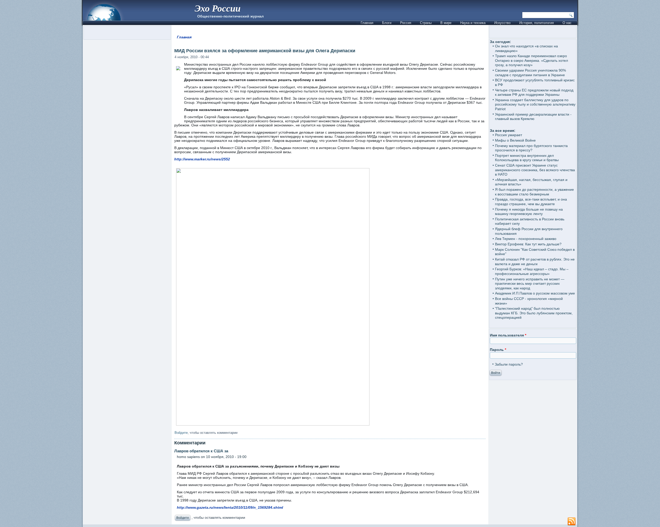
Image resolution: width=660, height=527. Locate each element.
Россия (405, 23)
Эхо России (218, 8)
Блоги (386, 23)
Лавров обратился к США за (201, 451)
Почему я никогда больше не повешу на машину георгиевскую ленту (529, 211)
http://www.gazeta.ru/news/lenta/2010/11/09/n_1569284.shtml (230, 507)
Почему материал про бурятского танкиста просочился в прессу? (531, 148)
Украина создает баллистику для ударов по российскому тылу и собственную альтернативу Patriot (535, 104)
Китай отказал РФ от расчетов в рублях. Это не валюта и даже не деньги (535, 261)
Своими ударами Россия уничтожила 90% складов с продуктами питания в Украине (530, 72)
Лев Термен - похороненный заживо (525, 239)
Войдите (181, 433)
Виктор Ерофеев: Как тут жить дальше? (528, 244)
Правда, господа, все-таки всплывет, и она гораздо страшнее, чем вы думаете (531, 201)
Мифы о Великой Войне (515, 140)
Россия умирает (508, 135)
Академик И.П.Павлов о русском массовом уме (535, 293)
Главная (367, 23)
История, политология (536, 23)
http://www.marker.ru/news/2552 (202, 159)
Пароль (498, 350)
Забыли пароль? (509, 364)
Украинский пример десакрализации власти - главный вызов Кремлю (533, 116)
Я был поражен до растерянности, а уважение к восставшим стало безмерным (534, 191)
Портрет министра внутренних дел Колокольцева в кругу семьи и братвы (527, 157)
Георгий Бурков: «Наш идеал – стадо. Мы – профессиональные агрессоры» (531, 271)
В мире (445, 23)
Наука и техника (472, 23)
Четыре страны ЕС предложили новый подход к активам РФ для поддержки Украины (534, 92)
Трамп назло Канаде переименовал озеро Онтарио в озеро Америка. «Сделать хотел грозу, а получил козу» (531, 60)
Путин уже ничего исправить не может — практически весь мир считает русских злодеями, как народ (529, 283)
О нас (567, 23)
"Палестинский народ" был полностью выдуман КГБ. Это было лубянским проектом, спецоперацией (534, 312)
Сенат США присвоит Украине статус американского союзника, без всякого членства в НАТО (535, 169)
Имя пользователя (508, 335)
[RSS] (571, 521)
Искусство (502, 23)
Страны (426, 23)
